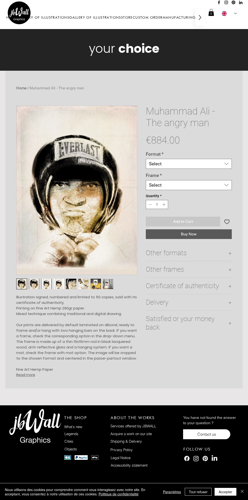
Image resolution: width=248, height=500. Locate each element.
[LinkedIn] (240, 2)
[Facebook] (219, 2)
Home (21, 88)
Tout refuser (198, 491)
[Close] (242, 491)
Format (154, 154)
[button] (211, 12)
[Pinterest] (233, 2)
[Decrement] (150, 204)
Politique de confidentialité (119, 494)
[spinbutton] (157, 204)
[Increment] (164, 204)
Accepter (225, 491)
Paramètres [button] (172, 491)
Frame (154, 175)
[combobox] (189, 164)
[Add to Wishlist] (227, 221)
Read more (25, 374)
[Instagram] (226, 2)
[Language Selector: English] (229, 13)
